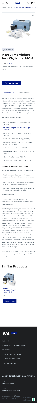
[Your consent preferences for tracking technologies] (33, 399)
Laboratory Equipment (11, 359)
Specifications (24, 92)
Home (4, 7)
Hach (10, 7)
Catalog (5, 341)
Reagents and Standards (12, 354)
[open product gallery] (33, 15)
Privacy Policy (5, 397)
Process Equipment (10, 363)
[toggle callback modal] (7, 3)
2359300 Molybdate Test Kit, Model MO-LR (9, 290)
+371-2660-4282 (8, 384)
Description (9, 92)
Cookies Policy (15, 397)
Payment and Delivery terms (14, 345)
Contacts (6, 350)
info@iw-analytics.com (11, 390)
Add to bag (13, 83)
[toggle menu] (3, 3)
